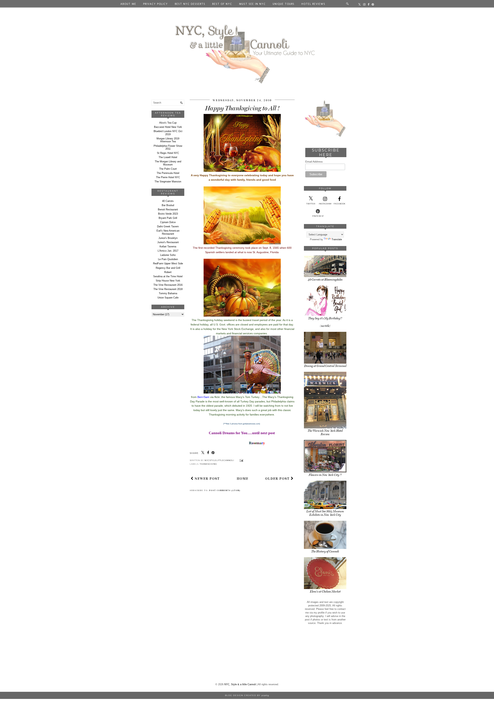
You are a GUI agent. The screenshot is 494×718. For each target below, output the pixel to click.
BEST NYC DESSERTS (190, 4)
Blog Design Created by (247, 695)
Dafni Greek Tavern (168, 226)
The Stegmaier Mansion (168, 181)
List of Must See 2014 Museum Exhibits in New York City (325, 513)
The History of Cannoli (325, 551)
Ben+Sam (203, 397)
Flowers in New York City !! (325, 475)
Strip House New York (168, 280)
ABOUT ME (128, 4)
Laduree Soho (168, 255)
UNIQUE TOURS (283, 4)
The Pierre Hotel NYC (168, 177)
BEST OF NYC (222, 4)
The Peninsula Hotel (168, 173)
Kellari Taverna (168, 246)
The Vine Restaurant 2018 (168, 289)
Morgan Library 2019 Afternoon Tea (167, 140)
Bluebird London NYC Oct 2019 (168, 133)
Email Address (314, 161)
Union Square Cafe (167, 297)
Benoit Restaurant (168, 209)
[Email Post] (241, 460)
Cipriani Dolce (168, 222)
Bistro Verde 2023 (168, 213)
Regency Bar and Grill (168, 267)
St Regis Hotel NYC (168, 153)
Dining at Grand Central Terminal (325, 366)
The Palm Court (168, 168)
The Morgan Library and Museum (168, 163)
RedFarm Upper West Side (168, 263)
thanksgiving (208, 464)
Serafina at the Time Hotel (168, 276)
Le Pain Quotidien (168, 259)
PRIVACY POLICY (155, 4)
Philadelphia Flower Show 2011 (168, 147)
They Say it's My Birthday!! (325, 318)
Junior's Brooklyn (168, 238)
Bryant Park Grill (168, 218)
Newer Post (207, 478)
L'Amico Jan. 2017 (168, 250)
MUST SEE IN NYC (252, 4)
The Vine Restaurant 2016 (168, 284)
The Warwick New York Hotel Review (325, 432)
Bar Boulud (168, 205)
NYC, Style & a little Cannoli (240, 684)
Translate (337, 239)
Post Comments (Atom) (224, 490)
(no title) (325, 326)
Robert (168, 272)
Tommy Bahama (168, 293)
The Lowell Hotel (168, 157)
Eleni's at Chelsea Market (325, 591)
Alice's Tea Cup (168, 122)
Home (242, 478)
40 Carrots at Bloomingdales (325, 279)
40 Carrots (168, 201)
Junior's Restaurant (168, 242)
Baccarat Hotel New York (168, 127)
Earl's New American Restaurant (167, 232)
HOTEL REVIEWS (313, 4)
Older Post (278, 478)
